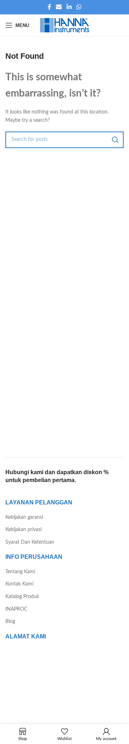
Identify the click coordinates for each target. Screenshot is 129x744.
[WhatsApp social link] (78, 7)
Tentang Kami (20, 571)
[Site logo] (64, 25)
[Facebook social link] (49, 7)
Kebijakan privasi (23, 529)
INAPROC (16, 609)
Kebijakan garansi (24, 517)
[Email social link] (59, 7)
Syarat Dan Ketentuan (29, 542)
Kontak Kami (19, 584)
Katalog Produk (22, 596)
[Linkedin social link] (69, 7)
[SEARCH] (115, 140)
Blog (10, 621)
